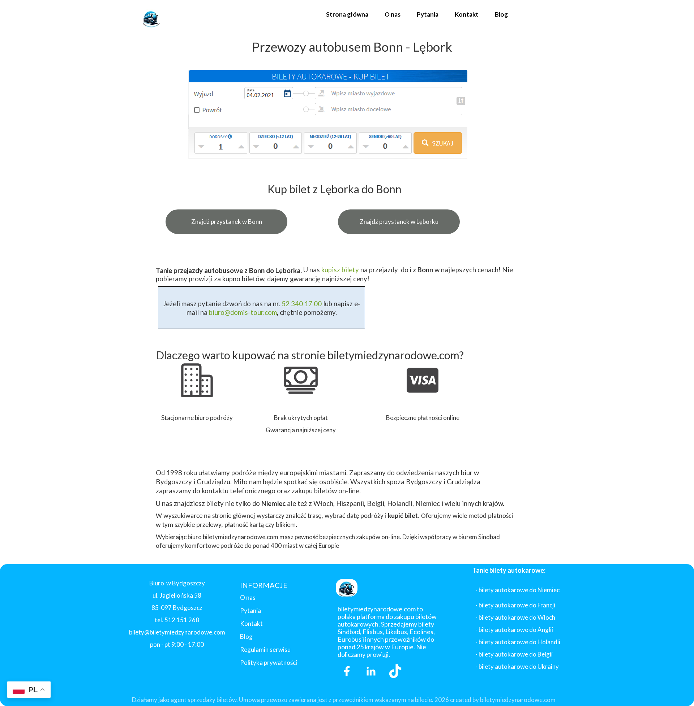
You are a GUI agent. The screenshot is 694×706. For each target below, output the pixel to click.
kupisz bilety (340, 270)
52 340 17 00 (301, 304)
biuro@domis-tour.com (243, 312)
